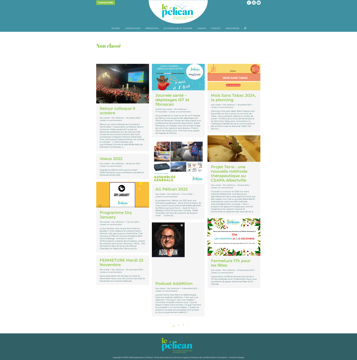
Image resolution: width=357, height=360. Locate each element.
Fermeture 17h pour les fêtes (231, 263)
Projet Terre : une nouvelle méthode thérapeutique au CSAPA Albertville (229, 173)
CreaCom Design (236, 357)
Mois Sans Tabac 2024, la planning (233, 97)
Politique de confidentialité (203, 357)
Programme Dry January (116, 214)
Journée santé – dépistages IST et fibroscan (172, 100)
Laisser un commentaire (111, 120)
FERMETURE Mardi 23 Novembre (121, 262)
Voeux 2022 (111, 158)
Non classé (104, 118)
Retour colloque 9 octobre (117, 110)
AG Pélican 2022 (171, 189)
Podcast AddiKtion (174, 283)
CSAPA (158, 109)
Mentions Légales (181, 357)
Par (118, 118)
